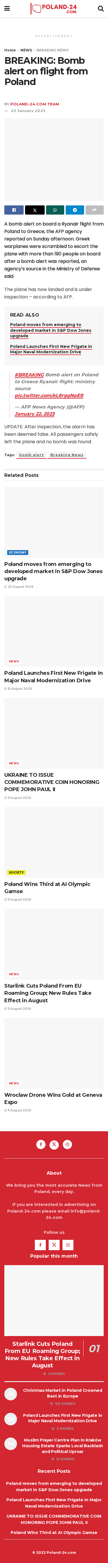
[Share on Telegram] (75, 210)
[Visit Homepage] (54, 8)
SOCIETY (16, 872)
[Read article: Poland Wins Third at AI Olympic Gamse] (54, 842)
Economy (17, 552)
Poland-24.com (61, 1552)
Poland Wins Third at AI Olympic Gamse (54, 1532)
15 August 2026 (19, 689)
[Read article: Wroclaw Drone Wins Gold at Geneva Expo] (54, 1053)
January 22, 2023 (34, 414)
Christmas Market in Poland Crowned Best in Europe (62, 1393)
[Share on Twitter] (34, 210)
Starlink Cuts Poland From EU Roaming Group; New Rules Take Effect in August (48, 993)
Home (10, 50)
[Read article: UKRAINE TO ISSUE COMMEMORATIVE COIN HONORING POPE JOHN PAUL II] (54, 733)
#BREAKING (29, 374)
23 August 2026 (20, 587)
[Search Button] (101, 8)
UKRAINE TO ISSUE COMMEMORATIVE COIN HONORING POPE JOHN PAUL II (51, 782)
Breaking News (67, 455)
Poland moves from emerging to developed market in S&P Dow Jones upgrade (50, 330)
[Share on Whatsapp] (55, 210)
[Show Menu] (7, 8)
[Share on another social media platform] (95, 210)
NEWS (26, 50)
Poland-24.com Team (34, 104)
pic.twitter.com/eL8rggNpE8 (49, 395)
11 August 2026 (19, 798)
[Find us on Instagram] (67, 1144)
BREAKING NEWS (53, 50)
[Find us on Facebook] (41, 1144)
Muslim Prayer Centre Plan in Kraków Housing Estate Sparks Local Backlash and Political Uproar (62, 1445)
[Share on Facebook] (14, 210)
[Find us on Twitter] (54, 1145)
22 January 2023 (28, 110)
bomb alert (31, 455)
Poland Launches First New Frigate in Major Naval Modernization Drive (51, 349)
